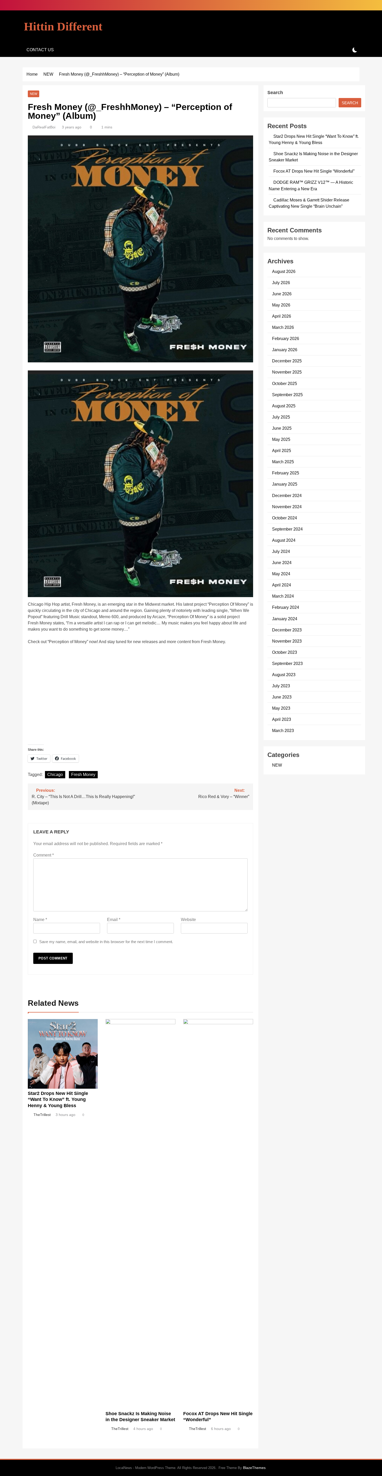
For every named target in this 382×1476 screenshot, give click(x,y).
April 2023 (281, 719)
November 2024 (287, 506)
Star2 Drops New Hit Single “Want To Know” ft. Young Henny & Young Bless (58, 1099)
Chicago (55, 774)
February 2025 (285, 473)
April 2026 (281, 316)
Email (113, 919)
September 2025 (287, 394)
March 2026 (283, 327)
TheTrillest (42, 1115)
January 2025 (284, 484)
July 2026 (281, 282)
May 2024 (281, 573)
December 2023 (287, 630)
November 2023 (287, 641)
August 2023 (283, 674)
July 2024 (281, 551)
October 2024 (284, 517)
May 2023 (281, 708)
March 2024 (283, 596)
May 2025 (281, 439)
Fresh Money (83, 774)
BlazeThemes (254, 1468)
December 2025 (287, 360)
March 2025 (283, 461)
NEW (33, 94)
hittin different (63, 26)
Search (275, 92)
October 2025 (284, 383)
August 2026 (283, 271)
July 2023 (281, 685)
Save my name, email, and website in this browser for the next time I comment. (106, 941)
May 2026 (281, 305)
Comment (43, 855)
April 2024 (281, 585)
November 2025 (287, 372)
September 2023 (287, 663)
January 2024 (284, 618)
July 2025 (281, 417)
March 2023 (283, 730)
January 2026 (284, 349)
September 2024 (287, 529)
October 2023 (284, 652)
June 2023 (282, 697)
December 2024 (287, 495)
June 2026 (282, 293)
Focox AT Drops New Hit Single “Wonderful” (313, 171)
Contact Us (40, 50)
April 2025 (281, 450)
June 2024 (282, 562)
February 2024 (285, 607)
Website (188, 919)
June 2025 (282, 428)
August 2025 (283, 405)
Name (40, 919)
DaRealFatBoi (43, 127)
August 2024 (283, 540)
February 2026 (285, 338)
